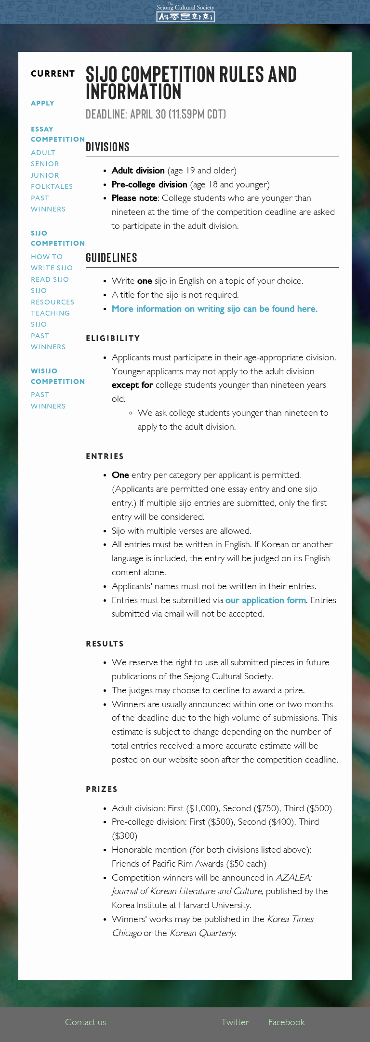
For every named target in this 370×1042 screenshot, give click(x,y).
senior (45, 164)
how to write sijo (52, 263)
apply (42, 103)
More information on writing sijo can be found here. (214, 309)
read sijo (50, 280)
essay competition (58, 134)
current (53, 74)
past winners (48, 204)
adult (43, 153)
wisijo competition (58, 376)
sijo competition (58, 239)
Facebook (286, 1023)
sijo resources (53, 296)
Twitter (235, 1023)
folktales (52, 187)
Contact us (85, 1023)
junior (45, 176)
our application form (265, 601)
